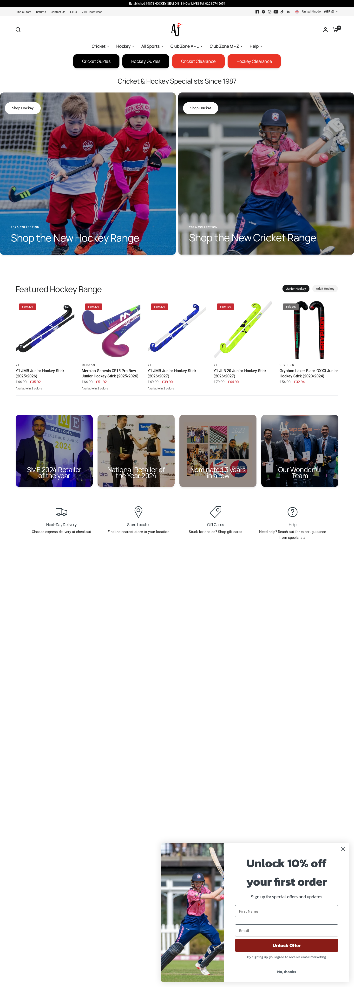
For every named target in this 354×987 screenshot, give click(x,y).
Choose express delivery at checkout (61, 532)
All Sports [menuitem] (150, 46)
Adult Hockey (325, 288)
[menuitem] (25, 12)
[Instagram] (270, 12)
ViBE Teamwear (92, 12)
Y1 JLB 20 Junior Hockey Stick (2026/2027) (240, 373)
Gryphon (287, 365)
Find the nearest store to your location (138, 532)
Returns (41, 12)
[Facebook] (257, 12)
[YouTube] (276, 12)
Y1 (17, 365)
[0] (334, 29)
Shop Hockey (22, 108)
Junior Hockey (296, 288)
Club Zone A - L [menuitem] (184, 46)
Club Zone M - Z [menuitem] (224, 46)
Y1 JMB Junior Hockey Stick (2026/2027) (172, 373)
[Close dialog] (343, 849)
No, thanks (286, 971)
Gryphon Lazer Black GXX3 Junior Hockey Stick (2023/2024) (309, 373)
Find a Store (23, 12)
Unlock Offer (287, 945)
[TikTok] (282, 12)
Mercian (88, 365)
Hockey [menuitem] (123, 46)
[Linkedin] (288, 12)
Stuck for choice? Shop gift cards (215, 532)
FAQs (73, 12)
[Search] (19, 29)
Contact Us (58, 12)
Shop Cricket (200, 108)
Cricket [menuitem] (98, 46)
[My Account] (325, 29)
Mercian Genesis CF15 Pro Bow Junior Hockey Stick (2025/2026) (110, 373)
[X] (263, 12)
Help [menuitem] (254, 46)
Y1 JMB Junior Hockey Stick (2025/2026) (40, 373)
